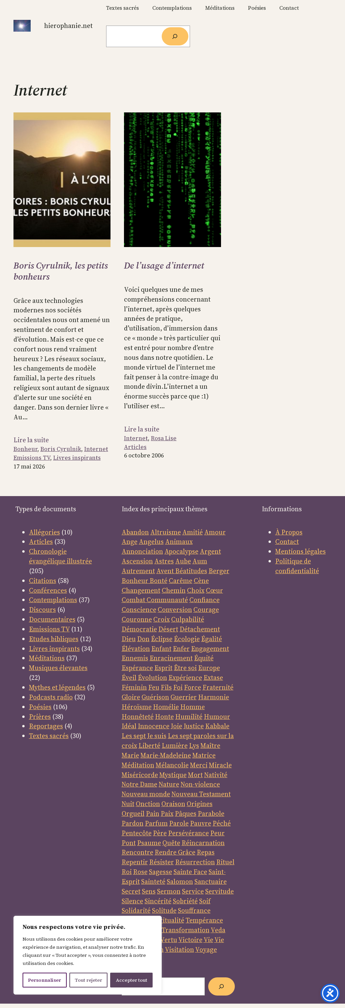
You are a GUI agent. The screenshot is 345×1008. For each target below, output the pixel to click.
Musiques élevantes (58, 667)
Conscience (139, 609)
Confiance (204, 599)
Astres (164, 561)
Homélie (166, 706)
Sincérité (158, 901)
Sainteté (153, 881)
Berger (219, 570)
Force (192, 687)
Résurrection (195, 862)
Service (193, 891)
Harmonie (213, 697)
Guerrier (183, 697)
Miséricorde (140, 774)
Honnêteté (138, 716)
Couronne (137, 619)
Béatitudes (191, 570)
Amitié (192, 532)
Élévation (136, 648)
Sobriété (185, 901)
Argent (210, 551)
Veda (218, 930)
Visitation (179, 949)
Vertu (168, 939)
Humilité (188, 716)
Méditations (47, 658)
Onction (148, 803)
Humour (217, 716)
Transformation (186, 930)
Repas (206, 852)
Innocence (153, 726)
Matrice (204, 755)
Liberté (149, 745)
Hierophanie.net (68, 25)
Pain (152, 813)
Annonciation (142, 551)
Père (160, 833)
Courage (206, 609)
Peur (217, 833)
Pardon (133, 823)
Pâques (185, 813)
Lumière (175, 745)
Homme (192, 706)
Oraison (173, 803)
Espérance (137, 667)
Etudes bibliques (54, 638)
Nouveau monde (146, 794)
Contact (287, 541)
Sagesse (160, 871)
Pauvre (200, 823)
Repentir (135, 862)
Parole (179, 823)
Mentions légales (300, 551)
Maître (210, 745)
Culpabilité (187, 619)
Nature (169, 784)
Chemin (174, 590)
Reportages (46, 726)
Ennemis (135, 658)
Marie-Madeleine (165, 755)
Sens (149, 891)
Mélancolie (172, 765)
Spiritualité (167, 920)
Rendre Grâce (175, 852)
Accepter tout (131, 980)
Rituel (225, 862)
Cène (201, 580)
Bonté (157, 580)
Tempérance (204, 920)
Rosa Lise (164, 438)
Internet (96, 449)
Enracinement (171, 658)
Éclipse (161, 638)
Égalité (211, 638)
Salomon (180, 881)
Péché (222, 823)
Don (143, 638)
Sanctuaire (210, 881)
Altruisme (165, 532)
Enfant (161, 648)
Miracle (220, 765)
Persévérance (188, 833)
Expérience (185, 677)
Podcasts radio (51, 697)
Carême (180, 580)
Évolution (152, 677)
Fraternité (217, 687)
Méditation (138, 765)
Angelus (151, 541)
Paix (167, 813)
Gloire (131, 697)
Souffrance (194, 910)
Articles (135, 447)
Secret (131, 891)
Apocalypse (181, 551)
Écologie (187, 638)
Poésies (40, 706)
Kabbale (217, 726)
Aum (199, 561)
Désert (168, 629)
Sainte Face (190, 871)
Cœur (214, 590)
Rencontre (137, 852)
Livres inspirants (77, 458)
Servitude (219, 891)
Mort (195, 774)
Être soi (185, 667)
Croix (161, 619)
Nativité (215, 774)
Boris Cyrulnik (60, 449)
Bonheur (25, 449)
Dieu (129, 638)
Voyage (206, 949)
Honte (164, 716)
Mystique (173, 774)
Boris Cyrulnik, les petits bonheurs (60, 271)
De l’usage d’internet (164, 265)
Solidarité (136, 910)
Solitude (164, 910)
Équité (204, 658)
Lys (194, 745)
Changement (141, 590)
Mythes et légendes (57, 687)
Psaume (149, 842)
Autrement (138, 570)
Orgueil (133, 813)
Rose (140, 871)
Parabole (211, 813)
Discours (42, 609)
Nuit (128, 803)
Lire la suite (31, 440)
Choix (196, 590)
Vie (208, 939)
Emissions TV (31, 458)
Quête (171, 842)
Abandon (135, 532)
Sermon (169, 891)
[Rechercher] (175, 36)
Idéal (129, 726)
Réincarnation (203, 842)
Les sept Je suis (144, 735)
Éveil (129, 677)
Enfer (181, 648)
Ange (129, 541)
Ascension (137, 561)
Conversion (175, 609)
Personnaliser (44, 980)
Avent (165, 570)
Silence (132, 901)
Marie (130, 755)
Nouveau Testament (201, 794)
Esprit (163, 667)
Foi (178, 687)
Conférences (48, 590)
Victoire (190, 939)
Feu (153, 687)
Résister (161, 862)
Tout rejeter (88, 980)
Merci (199, 765)
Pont (129, 842)
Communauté (166, 599)
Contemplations (53, 599)
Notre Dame (139, 784)
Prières (40, 716)
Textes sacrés (49, 735)
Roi (127, 871)
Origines (200, 803)
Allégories (44, 532)
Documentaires (52, 619)
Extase (213, 677)
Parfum (156, 823)
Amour (215, 532)
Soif (205, 901)
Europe (209, 667)
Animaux (179, 541)
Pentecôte (137, 833)
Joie (176, 726)
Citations (42, 580)
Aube (183, 561)
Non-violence (200, 784)
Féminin (134, 687)
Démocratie (139, 629)
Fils (166, 687)
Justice (194, 726)
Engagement (210, 648)
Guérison (155, 697)
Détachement (200, 629)
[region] (87, 955)
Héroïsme (137, 706)
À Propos (289, 532)
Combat (133, 599)
